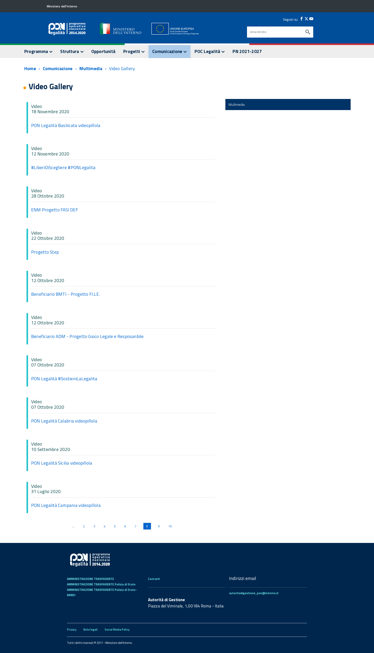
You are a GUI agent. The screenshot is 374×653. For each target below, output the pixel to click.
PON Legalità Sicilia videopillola (61, 463)
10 (170, 526)
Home (30, 68)
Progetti (132, 51)
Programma (36, 51)
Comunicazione (167, 51)
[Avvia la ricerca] (307, 32)
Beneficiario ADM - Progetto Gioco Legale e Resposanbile (87, 336)
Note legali (90, 629)
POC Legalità (207, 51)
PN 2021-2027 (247, 51)
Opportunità (103, 51)
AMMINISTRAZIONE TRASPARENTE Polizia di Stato (101, 584)
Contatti (154, 579)
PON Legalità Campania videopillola (66, 505)
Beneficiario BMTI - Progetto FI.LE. (65, 294)
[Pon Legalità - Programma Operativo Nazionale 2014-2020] (121, 28)
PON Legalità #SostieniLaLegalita (64, 378)
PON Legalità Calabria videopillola (64, 420)
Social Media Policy (117, 629)
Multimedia (90, 68)
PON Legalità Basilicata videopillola (65, 125)
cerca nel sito (258, 32)
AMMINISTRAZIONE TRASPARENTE (90, 579)
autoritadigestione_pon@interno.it (254, 593)
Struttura (70, 51)
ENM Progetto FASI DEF (54, 209)
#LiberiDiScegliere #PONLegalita (63, 167)
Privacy (71, 629)
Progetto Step (45, 252)
